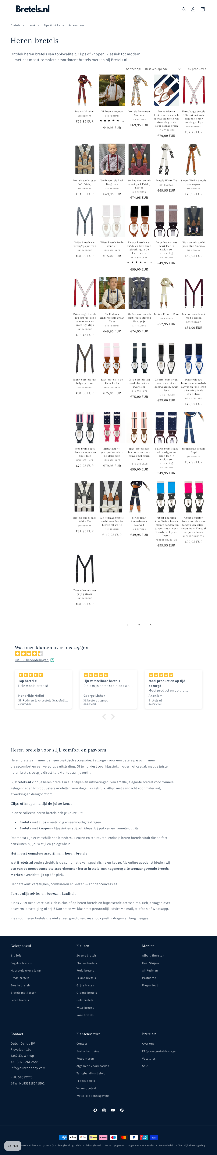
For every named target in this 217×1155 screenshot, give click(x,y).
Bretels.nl (26, 1145)
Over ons (148, 1043)
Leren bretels (20, 1000)
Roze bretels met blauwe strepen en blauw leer (85, 452)
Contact (82, 1043)
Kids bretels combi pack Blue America (193, 244)
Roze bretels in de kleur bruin (112, 381)
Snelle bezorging (88, 1051)
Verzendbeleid (86, 1088)
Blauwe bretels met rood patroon (193, 316)
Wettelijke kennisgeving (93, 1096)
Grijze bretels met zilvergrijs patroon (85, 244)
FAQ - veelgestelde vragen (159, 1051)
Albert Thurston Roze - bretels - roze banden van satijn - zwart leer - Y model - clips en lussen (193, 525)
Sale (145, 1066)
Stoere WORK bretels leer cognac (193, 182)
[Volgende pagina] (150, 625)
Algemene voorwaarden (141, 1145)
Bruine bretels (86, 978)
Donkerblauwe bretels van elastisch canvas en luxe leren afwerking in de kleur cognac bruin (166, 118)
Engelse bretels (21, 963)
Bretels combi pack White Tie (84, 519)
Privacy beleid (86, 1081)
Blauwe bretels (87, 963)
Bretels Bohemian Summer (139, 113)
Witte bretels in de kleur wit (112, 244)
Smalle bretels (21, 985)
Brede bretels (20, 978)
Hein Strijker (150, 963)
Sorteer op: (133, 69)
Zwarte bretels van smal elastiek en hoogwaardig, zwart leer (166, 385)
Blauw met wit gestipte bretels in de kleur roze (112, 452)
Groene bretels (87, 993)
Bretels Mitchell (85, 111)
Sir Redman (150, 970)
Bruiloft (16, 955)
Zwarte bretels (87, 955)
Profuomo (149, 978)
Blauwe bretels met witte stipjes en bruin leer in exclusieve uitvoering (166, 456)
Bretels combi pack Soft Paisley (84, 182)
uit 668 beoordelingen (32, 660)
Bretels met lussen (23, 993)
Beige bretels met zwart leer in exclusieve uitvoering (166, 248)
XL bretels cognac (112, 111)
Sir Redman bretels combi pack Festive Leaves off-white (112, 521)
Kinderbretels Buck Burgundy (112, 182)
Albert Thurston (153, 955)
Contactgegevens (114, 1145)
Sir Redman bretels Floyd (193, 450)
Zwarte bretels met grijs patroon (84, 592)
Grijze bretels (86, 985)
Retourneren (85, 1058)
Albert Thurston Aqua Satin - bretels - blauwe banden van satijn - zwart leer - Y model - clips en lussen (166, 526)
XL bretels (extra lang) (26, 970)
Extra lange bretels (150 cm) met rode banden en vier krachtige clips (84, 319)
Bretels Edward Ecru (166, 314)
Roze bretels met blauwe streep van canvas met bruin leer (139, 454)
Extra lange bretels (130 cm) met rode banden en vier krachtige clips (193, 117)
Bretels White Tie (166, 180)
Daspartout (150, 985)
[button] (17, 25)
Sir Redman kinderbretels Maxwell (139, 521)
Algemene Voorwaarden (93, 1066)
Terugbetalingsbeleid (91, 1073)
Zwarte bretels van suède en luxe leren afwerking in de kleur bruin (139, 248)
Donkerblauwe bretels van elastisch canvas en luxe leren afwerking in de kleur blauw (193, 386)
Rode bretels (85, 970)
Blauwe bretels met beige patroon (84, 381)
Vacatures (149, 1058)
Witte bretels (85, 1008)
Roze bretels (85, 1015)
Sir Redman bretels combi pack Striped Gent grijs (139, 318)
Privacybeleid (93, 1145)
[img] (110, 654)
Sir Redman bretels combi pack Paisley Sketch (139, 184)
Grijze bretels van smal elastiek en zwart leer (139, 383)
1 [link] (128, 625)
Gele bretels (85, 1000)
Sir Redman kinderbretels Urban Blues (112, 318)
